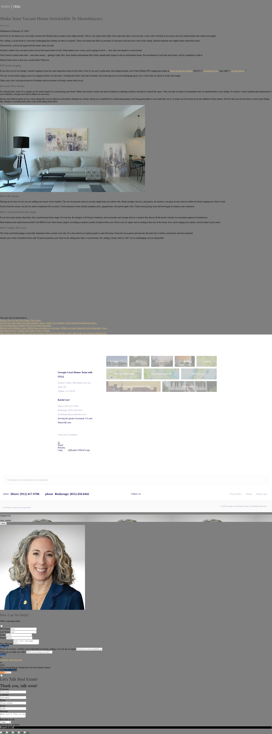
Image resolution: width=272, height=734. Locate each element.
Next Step (4, 646)
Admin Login (261, 494)
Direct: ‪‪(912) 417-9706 (68, 406)
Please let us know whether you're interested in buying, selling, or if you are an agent (38, 649)
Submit (3, 655)
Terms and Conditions (67, 434)
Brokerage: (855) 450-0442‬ (70, 410)
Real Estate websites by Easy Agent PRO (17, 508)
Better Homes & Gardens (181, 71)
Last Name (5, 632)
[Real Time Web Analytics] (5, 673)
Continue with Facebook (11, 660)
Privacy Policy (236, 494)
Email (2, 635)
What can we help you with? (13, 652)
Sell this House (238, 71)
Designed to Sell (210, 71)
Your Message (6, 644)
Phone (3, 638)
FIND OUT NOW (8, 670)
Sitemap (249, 494)
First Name (5, 629)
